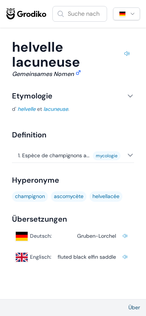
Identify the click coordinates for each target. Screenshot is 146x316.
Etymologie (32, 96)
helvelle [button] (27, 109)
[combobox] (79, 14)
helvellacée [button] (105, 196)
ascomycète (68, 196)
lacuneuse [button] (55, 109)
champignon (30, 196)
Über (134, 307)
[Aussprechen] (127, 54)
